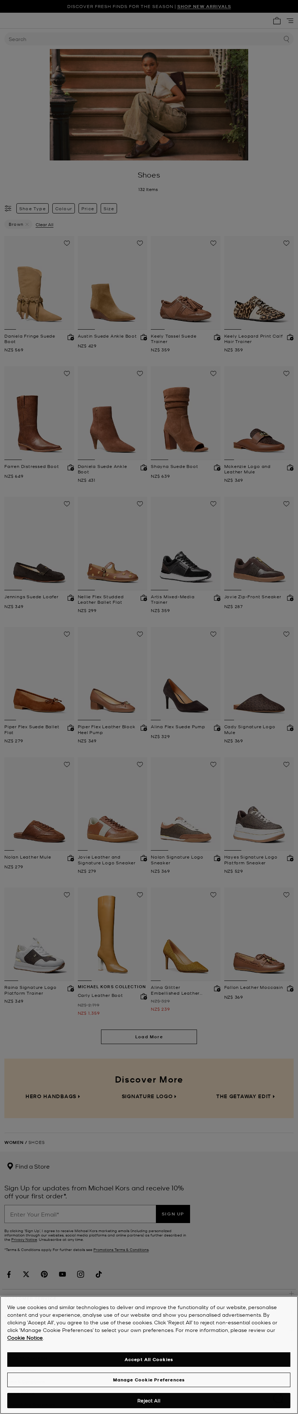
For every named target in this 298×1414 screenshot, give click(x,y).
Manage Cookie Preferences (149, 1380)
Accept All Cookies (149, 1359)
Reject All (148, 1400)
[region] (149, 1355)
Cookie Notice (25, 1337)
